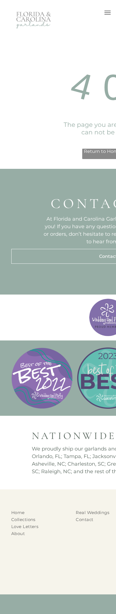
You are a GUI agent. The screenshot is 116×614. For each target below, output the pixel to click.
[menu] (107, 12)
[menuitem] (40, 512)
